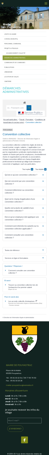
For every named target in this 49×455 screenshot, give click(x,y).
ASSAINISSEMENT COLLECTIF (15, 53)
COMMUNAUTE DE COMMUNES (14, 62)
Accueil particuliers (10, 120)
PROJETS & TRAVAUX (11, 48)
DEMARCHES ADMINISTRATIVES (14, 58)
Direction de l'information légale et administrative (19, 317)
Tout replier (26, 169)
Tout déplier (39, 169)
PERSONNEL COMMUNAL (12, 44)
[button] (46, 3)
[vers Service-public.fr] (30, 113)
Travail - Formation (26, 120)
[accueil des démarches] (24, 102)
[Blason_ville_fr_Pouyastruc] (24, 340)
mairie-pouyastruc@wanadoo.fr (19, 385)
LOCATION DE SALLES (11, 77)
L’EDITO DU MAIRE (10, 34)
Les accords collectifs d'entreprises (21, 301)
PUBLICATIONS (9, 67)
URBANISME (8, 72)
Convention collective (33, 122)
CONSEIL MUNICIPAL (11, 39)
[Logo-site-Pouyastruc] (3, 3)
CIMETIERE (7, 81)
